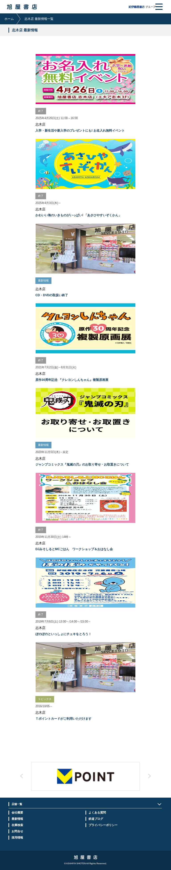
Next (111, 780)
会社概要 (17, 812)
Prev (60, 780)
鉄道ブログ (96, 818)
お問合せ (17, 831)
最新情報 (17, 818)
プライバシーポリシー (103, 825)
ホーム (9, 19)
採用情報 (17, 837)
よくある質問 (97, 812)
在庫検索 (17, 825)
